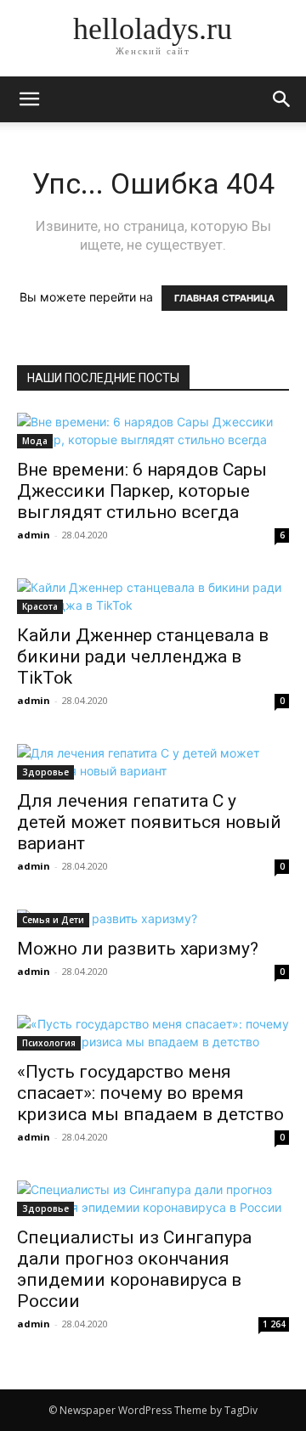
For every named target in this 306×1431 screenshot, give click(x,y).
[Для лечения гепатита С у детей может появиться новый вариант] (153, 762)
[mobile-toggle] (29, 99)
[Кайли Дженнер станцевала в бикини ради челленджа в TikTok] (153, 596)
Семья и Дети (53, 920)
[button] (282, 99)
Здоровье (45, 772)
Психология (49, 1043)
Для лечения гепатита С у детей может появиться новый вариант (149, 822)
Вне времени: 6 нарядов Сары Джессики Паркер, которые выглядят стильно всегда (142, 490)
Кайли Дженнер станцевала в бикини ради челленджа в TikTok (143, 656)
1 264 (274, 1324)
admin (33, 534)
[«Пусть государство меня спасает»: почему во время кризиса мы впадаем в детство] (153, 1033)
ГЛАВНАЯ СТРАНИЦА (224, 298)
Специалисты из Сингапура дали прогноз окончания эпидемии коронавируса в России (134, 1269)
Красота (40, 606)
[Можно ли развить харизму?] (153, 918)
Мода (35, 441)
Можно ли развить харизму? (137, 948)
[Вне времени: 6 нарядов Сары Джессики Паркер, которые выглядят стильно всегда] (153, 430)
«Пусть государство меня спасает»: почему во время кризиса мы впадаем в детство (150, 1093)
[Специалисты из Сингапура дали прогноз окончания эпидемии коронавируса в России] (153, 1198)
